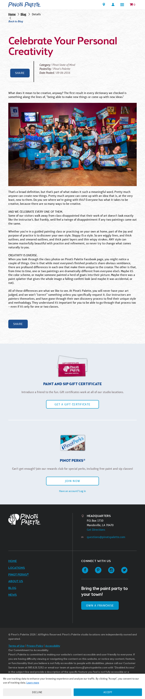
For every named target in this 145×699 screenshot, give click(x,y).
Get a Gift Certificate (72, 404)
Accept (107, 692)
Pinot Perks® (18, 575)
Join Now (72, 481)
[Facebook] (85, 570)
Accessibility (52, 646)
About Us (15, 581)
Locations (16, 568)
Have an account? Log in (72, 491)
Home (12, 14)
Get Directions (96, 529)
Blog (23, 14)
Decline (37, 692)
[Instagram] (111, 570)
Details (36, 14)
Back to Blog (15, 21)
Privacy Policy (35, 646)
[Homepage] (24, 4)
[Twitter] (124, 570)
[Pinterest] (98, 570)
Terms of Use (16, 646)
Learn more (32, 682)
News (12, 595)
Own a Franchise (100, 605)
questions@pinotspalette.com (106, 537)
